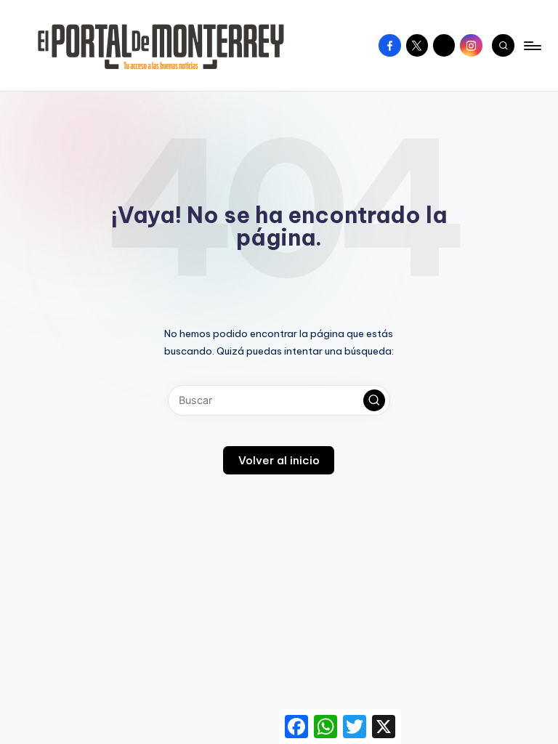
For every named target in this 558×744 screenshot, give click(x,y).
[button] (374, 400)
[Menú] (531, 45)
